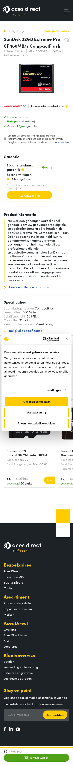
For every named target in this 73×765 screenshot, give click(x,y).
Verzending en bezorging (21, 667)
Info (49, 480)
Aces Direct (16, 623)
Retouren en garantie (18, 673)
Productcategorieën (17, 603)
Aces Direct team (15, 635)
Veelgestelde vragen (18, 678)
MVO (7, 641)
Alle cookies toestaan (37, 401)
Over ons (10, 629)
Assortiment (16, 597)
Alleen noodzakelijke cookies (36, 423)
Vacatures (10, 646)
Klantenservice (20, 655)
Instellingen (53, 390)
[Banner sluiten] (67, 339)
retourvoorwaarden (57, 142)
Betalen (9, 661)
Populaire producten (18, 609)
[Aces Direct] (21, 11)
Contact (9, 588)
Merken (9, 614)
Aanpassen (34, 412)
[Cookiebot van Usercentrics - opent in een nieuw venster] (44, 339)
